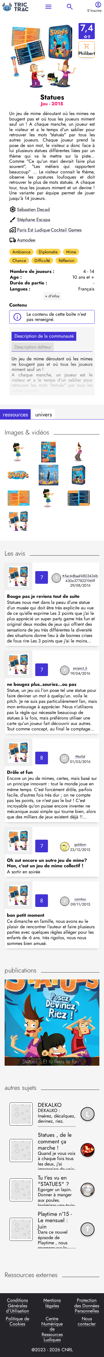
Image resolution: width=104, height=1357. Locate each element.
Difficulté (42, 260)
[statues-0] (18, 576)
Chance (19, 260)
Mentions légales (52, 1303)
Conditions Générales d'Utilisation (17, 1306)
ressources (15, 414)
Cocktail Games (66, 230)
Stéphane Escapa (33, 219)
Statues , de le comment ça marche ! (55, 1141)
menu (48, 6)
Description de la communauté (44, 336)
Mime (71, 252)
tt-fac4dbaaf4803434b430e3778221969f (80, 578)
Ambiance (21, 252)
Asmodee (26, 240)
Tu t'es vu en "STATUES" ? (53, 1180)
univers (43, 414)
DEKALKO (50, 1105)
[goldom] (64, 846)
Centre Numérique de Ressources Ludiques (52, 1329)
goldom (80, 844)
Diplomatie (48, 252)
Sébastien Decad (33, 209)
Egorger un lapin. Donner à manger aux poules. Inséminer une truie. (56, 1196)
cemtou (80, 899)
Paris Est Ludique (33, 230)
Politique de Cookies (17, 1321)
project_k (80, 668)
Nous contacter (87, 1321)
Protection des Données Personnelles (86, 1306)
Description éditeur (32, 347)
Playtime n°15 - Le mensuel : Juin (55, 1220)
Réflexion (67, 260)
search (70, 6)
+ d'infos (52, 296)
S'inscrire (94, 11)
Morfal (80, 756)
